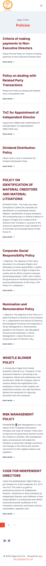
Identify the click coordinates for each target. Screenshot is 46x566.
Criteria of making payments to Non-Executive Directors (17, 43)
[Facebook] (4, 541)
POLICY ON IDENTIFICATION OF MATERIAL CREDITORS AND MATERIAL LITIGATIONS (20, 189)
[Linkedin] (9, 541)
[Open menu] (41, 5)
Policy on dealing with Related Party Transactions (19, 80)
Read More (9, 62)
